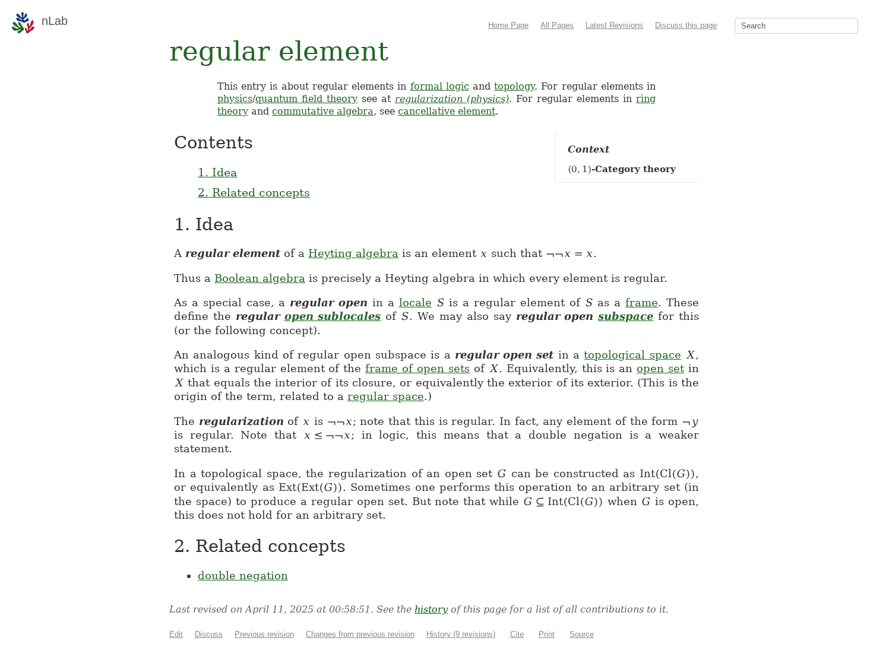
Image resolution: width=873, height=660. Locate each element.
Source (582, 634)
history (431, 609)
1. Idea (217, 172)
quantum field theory (306, 98)
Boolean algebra (259, 278)
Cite (517, 634)
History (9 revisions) (460, 634)
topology (514, 86)
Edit (176, 634)
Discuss (209, 634)
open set (660, 368)
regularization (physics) (452, 98)
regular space (385, 396)
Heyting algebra (353, 253)
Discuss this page (686, 25)
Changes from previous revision (360, 634)
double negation (243, 575)
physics (234, 98)
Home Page (508, 25)
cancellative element (446, 111)
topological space (632, 354)
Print (547, 634)
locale (415, 302)
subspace (625, 316)
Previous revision (264, 634)
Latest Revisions (614, 25)
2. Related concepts (254, 192)
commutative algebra (323, 111)
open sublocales (332, 316)
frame (641, 302)
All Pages (557, 25)
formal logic (439, 86)
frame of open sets (417, 368)
